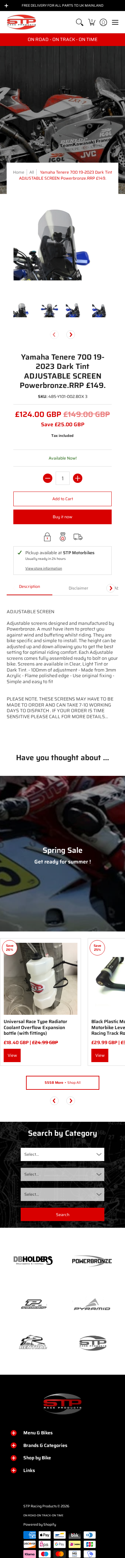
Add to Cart (62, 499)
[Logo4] (33, 1304)
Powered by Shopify (39, 1524)
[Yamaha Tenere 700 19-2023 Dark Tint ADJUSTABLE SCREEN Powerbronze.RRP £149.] (23, 310)
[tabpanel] (62, 669)
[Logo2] (33, 1343)
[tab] (29, 588)
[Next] (70, 334)
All (31, 172)
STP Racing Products (40, 1506)
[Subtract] (47, 478)
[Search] (80, 22)
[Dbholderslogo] (33, 1261)
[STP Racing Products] (22, 22)
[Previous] (54, 1100)
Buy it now (62, 517)
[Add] (77, 478)
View (12, 1055)
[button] (91, 22)
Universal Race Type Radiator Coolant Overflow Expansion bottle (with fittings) (35, 1027)
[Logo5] (92, 1342)
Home (18, 172)
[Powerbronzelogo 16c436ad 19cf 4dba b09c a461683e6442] (92, 1261)
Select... (31, 1154)
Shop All (63, 1082)
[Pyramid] (92, 1304)
